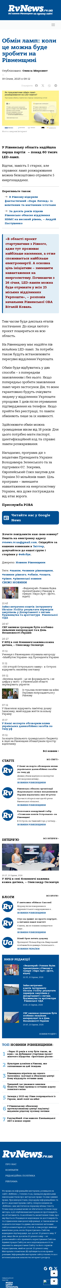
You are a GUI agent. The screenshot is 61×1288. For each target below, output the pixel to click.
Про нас (10, 1164)
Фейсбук (24, 554)
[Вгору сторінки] (54, 1273)
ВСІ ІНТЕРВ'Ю (51, 838)
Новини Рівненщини (30, 562)
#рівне (7, 578)
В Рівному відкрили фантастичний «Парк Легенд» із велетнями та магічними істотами (30, 201)
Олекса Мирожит (35, 70)
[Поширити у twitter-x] (43, 85)
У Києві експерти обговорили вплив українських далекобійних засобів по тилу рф (27, 726)
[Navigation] (53, 25)
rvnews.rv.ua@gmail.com (19, 542)
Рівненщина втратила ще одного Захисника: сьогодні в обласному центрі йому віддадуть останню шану (30, 1076)
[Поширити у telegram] (56, 85)
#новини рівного (14, 574)
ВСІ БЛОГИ (52, 896)
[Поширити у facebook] (36, 85)
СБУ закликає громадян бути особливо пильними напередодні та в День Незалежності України (27, 630)
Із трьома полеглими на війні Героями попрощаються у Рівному (40, 693)
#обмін (33, 574)
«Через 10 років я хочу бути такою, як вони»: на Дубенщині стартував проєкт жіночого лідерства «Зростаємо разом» (30, 1054)
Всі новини (51, 751)
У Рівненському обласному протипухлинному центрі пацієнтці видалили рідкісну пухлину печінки (28, 1109)
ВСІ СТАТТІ (53, 759)
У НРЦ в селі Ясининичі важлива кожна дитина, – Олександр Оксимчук (28, 643)
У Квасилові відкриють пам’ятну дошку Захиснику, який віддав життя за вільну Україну (27, 711)
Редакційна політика (20, 1175)
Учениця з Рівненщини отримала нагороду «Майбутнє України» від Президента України (30, 656)
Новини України (28, 949)
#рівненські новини (27, 578)
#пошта (44, 574)
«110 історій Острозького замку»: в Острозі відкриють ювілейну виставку (29, 668)
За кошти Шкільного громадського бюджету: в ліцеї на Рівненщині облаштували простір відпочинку (30, 741)
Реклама (11, 1181)
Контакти (11, 1170)
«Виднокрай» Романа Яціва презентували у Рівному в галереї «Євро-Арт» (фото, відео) (39, 592)
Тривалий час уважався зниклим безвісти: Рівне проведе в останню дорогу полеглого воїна (31, 1087)
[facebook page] (50, 1268)
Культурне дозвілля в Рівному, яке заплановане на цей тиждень (27, 1064)
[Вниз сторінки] (54, 1281)
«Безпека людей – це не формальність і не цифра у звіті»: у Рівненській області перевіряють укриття (28, 682)
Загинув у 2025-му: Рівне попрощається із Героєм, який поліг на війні (31, 1097)
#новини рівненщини (37, 570)
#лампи (15, 570)
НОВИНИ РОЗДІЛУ (48, 1034)
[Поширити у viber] (49, 85)
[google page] (45, 1268)
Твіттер (38, 546)
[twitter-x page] (55, 1268)
